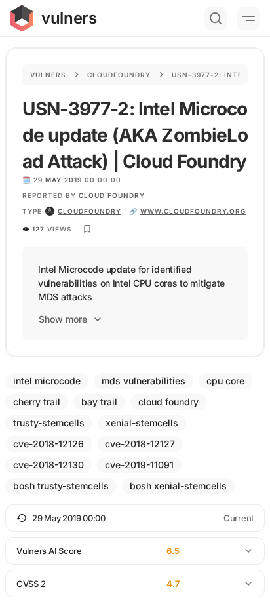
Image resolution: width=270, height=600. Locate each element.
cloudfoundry (89, 211)
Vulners (48, 75)
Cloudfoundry (119, 75)
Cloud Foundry (112, 195)
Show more (63, 319)
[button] (135, 518)
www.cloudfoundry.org (193, 211)
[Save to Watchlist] (87, 229)
